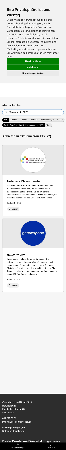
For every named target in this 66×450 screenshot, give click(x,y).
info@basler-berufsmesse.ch (16, 421)
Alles (48, 125)
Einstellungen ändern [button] (33, 73)
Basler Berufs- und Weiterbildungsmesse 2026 (23, 125)
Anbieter (13, 120)
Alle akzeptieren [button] (33, 61)
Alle (5, 120)
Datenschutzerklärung (13, 431)
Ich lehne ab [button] (33, 67)
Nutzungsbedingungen (13, 427)
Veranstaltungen (18, 447)
